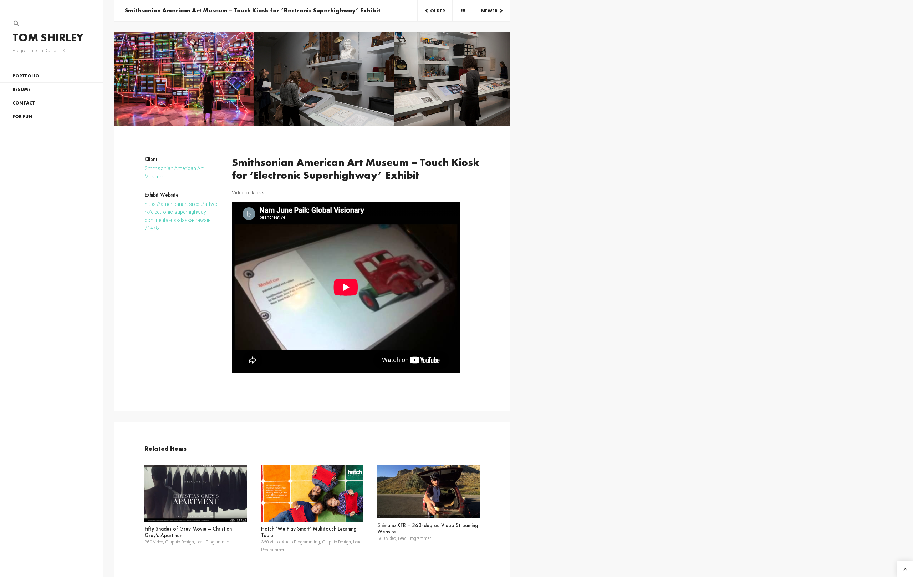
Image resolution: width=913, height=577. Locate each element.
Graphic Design (179, 542)
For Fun (22, 116)
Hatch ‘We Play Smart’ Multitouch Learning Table (308, 532)
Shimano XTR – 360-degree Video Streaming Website (427, 528)
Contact (23, 103)
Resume (21, 89)
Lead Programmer (212, 542)
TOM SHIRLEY (47, 37)
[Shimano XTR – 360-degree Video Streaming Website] (428, 491)
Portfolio (25, 76)
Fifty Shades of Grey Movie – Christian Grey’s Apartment (188, 532)
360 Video (153, 542)
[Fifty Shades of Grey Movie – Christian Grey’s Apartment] (195, 493)
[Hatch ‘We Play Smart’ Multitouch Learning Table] (312, 493)
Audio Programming (301, 542)
